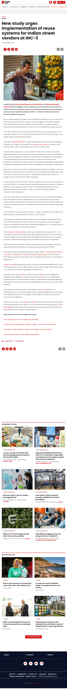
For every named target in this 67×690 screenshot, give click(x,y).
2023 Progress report (40, 255)
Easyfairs (6, 501)
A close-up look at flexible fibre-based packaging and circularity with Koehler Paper (16, 455)
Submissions (14, 7)
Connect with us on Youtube (36, 663)
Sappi (28, 538)
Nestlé (15, 264)
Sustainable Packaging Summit (46, 540)
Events (50, 655)
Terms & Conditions (16, 676)
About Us (5, 7)
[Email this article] (16, 49)
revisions (40, 275)
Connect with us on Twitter (25, 663)
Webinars (31, 7)
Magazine (42, 674)
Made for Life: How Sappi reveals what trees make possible (16, 535)
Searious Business (36, 104)
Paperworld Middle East (43, 463)
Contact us (33, 674)
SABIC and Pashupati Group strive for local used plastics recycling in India (17, 624)
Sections (30, 655)
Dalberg (26, 302)
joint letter (41, 290)
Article (5, 580)
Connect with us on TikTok (33, 667)
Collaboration (8, 341)
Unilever (7, 264)
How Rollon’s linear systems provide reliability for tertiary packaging (47, 497)
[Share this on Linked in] (12, 49)
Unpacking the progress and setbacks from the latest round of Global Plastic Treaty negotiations (49, 624)
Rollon (61, 502)
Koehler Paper (8, 461)
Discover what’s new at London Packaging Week (15, 496)
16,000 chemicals (18, 142)
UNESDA (22, 275)
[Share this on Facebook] (5, 49)
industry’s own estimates (17, 232)
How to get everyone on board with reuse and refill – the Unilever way (17, 584)
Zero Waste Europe (22, 104)
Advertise (54, 7)
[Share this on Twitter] (8, 49)
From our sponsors (9, 449)
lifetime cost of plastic (40, 144)
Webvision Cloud (38, 683)
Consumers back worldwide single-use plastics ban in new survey (48, 585)
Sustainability (19, 341)
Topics (6, 655)
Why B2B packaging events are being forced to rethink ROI (48, 535)
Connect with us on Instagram (41, 663)
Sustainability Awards (43, 7)
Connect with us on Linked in (31, 663)
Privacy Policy (31, 676)
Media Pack (52, 674)
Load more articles (33, 637)
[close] (47, 48)
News (4, 18)
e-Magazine (23, 7)
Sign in (38, 46)
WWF (34, 302)
